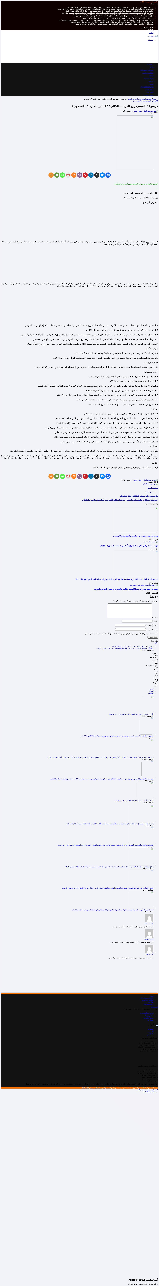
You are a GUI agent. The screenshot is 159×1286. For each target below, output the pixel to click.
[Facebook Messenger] (102, 175)
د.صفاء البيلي (138, 111)
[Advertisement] (88, 51)
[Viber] (79, 175)
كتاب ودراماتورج (132, 99)
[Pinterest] (85, 175)
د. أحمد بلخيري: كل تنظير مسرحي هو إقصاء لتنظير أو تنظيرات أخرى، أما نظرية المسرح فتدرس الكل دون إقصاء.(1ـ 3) (113, 16)
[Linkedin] (91, 175)
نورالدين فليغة (148, 923)
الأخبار (151, 67)
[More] (51, 175)
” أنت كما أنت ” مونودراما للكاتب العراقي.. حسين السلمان (133, 800)
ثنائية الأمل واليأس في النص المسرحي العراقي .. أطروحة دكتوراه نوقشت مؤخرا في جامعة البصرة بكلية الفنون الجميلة (112, 15)
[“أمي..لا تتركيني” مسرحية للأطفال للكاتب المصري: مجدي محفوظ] (147, 712)
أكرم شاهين (149, 954)
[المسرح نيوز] (153, 36)
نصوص (151, 84)
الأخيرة (151, 691)
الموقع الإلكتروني (152, 629)
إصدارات (151, 81)
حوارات (151, 75)
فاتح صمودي (149, 939)
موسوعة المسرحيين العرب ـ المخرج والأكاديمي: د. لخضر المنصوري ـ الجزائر (129, 545)
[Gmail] (68, 175)
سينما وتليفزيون (148, 95)
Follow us (154, 1007)
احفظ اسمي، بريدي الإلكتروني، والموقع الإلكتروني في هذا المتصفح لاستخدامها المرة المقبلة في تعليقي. (120, 634)
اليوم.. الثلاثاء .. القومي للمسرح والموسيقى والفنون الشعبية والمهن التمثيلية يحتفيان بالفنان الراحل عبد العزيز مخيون (114, 24)
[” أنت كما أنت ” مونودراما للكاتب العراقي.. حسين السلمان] (144, 798)
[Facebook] (108, 175)
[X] (96, 175)
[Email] (56, 175)
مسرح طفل (149, 92)
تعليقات (150, 693)
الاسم (155, 621)
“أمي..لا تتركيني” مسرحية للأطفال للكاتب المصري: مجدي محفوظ (131, 714)
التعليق (155, 617)
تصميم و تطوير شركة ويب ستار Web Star (96, 1088)
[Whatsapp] (62, 175)
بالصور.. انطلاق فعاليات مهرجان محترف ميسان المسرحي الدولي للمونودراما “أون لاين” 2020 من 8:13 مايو (117, 736)
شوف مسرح (149, 89)
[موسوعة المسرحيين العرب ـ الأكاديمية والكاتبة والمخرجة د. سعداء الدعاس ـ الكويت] (144, 585)
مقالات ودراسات (148, 72)
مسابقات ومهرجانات (146, 70)
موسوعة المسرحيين (146, 86)
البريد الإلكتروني (152, 625)
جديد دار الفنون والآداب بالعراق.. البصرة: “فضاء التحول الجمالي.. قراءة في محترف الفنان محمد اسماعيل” (117, 18)
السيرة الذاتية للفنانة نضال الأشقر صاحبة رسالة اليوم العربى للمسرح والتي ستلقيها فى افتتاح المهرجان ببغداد (116, 579)
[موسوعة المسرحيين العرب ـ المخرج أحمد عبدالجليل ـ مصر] (135, 532)
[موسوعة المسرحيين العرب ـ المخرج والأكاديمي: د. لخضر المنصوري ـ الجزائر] (151, 542)
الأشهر (151, 689)
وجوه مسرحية (148, 78)
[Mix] (73, 175)
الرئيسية (155, 99)
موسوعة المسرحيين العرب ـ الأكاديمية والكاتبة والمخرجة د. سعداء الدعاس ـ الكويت (126, 589)
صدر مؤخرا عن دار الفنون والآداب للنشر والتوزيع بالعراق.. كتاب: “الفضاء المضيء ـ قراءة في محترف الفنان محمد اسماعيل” (111, 22)
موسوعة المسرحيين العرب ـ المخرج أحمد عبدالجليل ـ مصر (135, 536)
